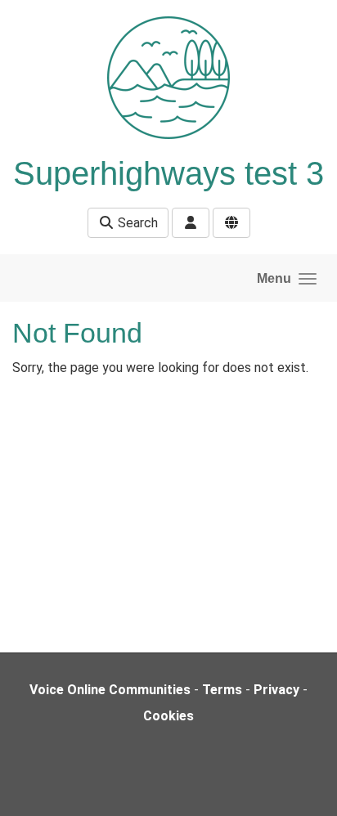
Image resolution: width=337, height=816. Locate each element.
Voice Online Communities (110, 689)
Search (136, 223)
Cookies (168, 716)
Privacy (276, 689)
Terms (222, 689)
